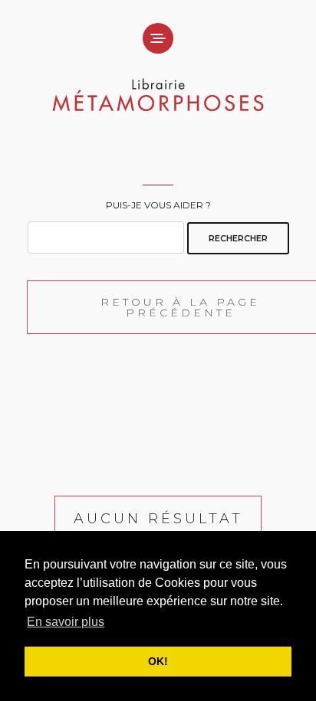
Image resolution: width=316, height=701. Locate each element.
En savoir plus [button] (65, 621)
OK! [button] (158, 661)
